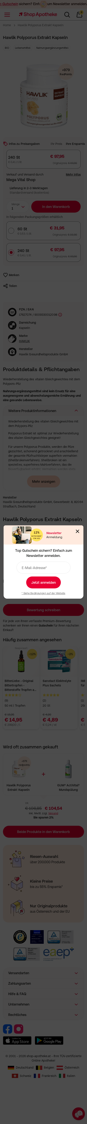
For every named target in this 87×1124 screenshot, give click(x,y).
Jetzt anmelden (43, 582)
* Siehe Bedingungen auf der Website (43, 593)
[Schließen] (77, 531)
